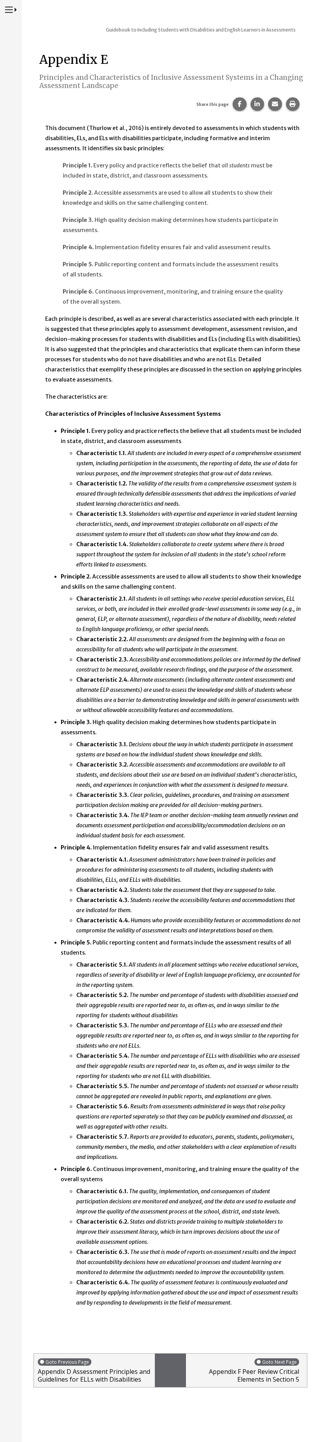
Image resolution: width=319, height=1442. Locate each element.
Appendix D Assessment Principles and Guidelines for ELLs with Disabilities (94, 1371)
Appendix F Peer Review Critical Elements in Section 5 (254, 1371)
